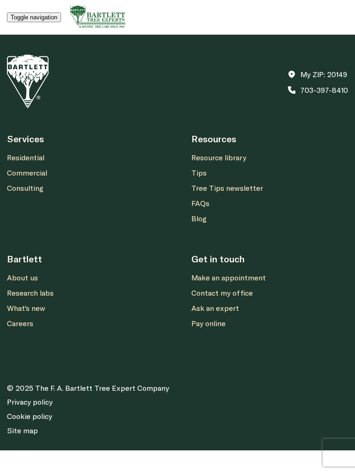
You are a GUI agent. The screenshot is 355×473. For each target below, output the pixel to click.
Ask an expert (215, 308)
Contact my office (222, 292)
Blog (199, 218)
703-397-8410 (324, 90)
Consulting (25, 188)
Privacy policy (30, 401)
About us (22, 277)
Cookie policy (29, 416)
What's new (26, 308)
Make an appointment (228, 277)
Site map (22, 430)
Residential (25, 157)
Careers (20, 323)
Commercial (27, 172)
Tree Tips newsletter (227, 188)
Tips (199, 172)
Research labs (30, 292)
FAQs (200, 203)
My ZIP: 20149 (323, 74)
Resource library (218, 157)
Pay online (208, 323)
